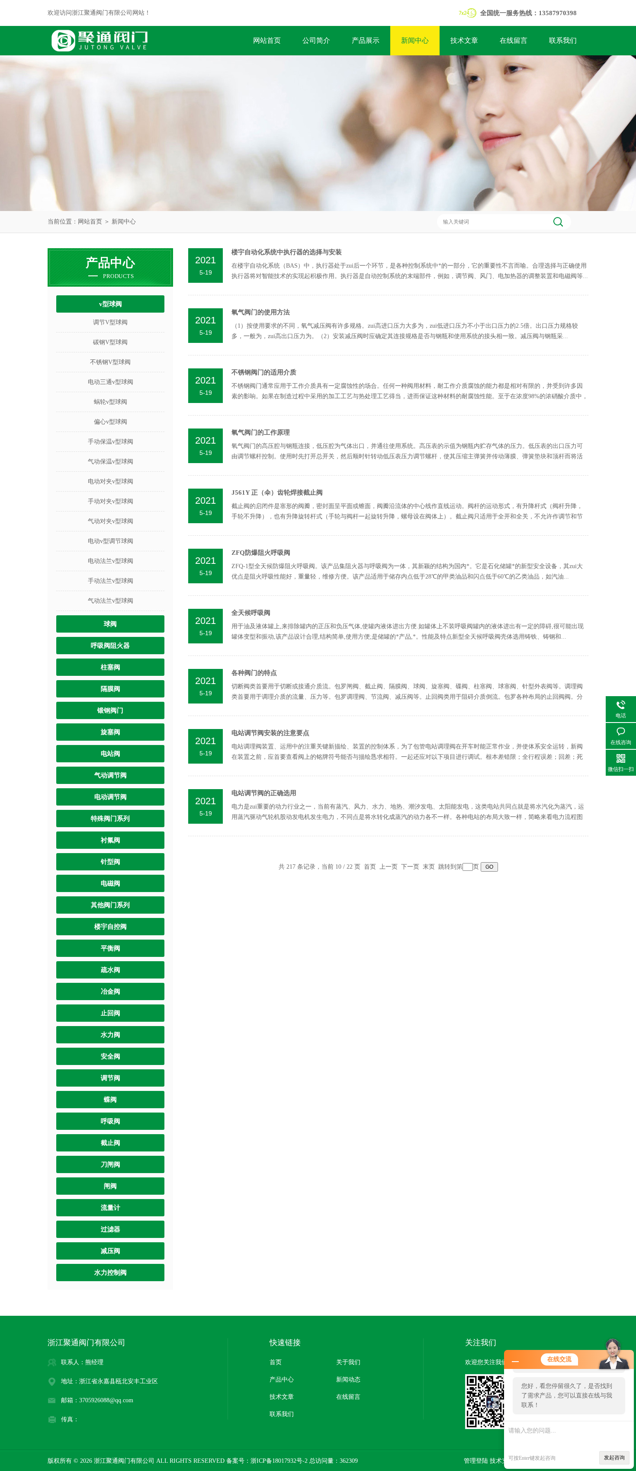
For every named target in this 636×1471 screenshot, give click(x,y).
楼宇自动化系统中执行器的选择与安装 (286, 252)
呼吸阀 (110, 1121)
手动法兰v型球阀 (110, 581)
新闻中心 (415, 40)
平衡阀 (110, 948)
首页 (370, 866)
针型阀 (110, 861)
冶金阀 (110, 991)
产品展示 (365, 40)
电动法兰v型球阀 (110, 561)
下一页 (410, 866)
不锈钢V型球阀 (110, 362)
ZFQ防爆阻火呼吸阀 (260, 552)
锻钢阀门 (110, 710)
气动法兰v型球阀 (110, 601)
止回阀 (110, 1013)
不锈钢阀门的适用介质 (263, 372)
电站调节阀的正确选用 (263, 793)
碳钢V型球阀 (110, 342)
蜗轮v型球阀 (110, 402)
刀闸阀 (110, 1164)
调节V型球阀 (110, 322)
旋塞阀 (110, 732)
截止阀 (110, 1142)
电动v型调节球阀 (110, 541)
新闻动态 (348, 1379)
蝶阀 (110, 1099)
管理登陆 (476, 1461)
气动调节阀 (110, 775)
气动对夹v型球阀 (110, 521)
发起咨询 (614, 1458)
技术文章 (464, 40)
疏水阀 (110, 969)
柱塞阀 (110, 667)
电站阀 (110, 753)
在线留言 (513, 40)
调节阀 (110, 1077)
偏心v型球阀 (110, 422)
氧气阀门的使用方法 (260, 312)
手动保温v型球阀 (110, 441)
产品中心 (282, 1379)
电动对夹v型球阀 (110, 481)
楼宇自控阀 (110, 926)
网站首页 (267, 40)
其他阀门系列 (110, 905)
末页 (429, 866)
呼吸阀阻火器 (110, 645)
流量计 (110, 1207)
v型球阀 (110, 304)
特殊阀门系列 (110, 818)
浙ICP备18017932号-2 (279, 1461)
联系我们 (563, 40)
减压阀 (110, 1250)
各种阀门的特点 (254, 672)
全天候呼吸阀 (250, 612)
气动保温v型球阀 (110, 461)
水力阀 (110, 1034)
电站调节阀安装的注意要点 (270, 732)
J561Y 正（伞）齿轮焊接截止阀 (277, 492)
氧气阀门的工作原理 (260, 432)
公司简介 (316, 40)
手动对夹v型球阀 (110, 501)
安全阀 (110, 1056)
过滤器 (110, 1229)
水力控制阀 (110, 1272)
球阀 (110, 623)
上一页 (388, 866)
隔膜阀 (110, 688)
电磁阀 (110, 883)
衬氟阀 (110, 840)
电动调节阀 (110, 796)
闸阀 (110, 1186)
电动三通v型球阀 (110, 382)
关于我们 (348, 1362)
